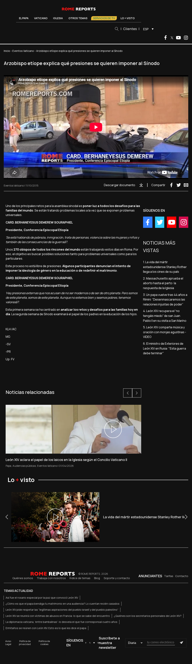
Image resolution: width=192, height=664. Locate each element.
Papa (8, 466)
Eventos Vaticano (23, 51)
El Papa (23, 18)
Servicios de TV (104, 18)
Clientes (130, 28)
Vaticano (40, 18)
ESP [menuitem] (146, 29)
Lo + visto (128, 18)
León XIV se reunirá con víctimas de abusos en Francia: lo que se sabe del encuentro (58, 616)
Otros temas (77, 18)
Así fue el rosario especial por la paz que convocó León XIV (42, 597)
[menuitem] (147, 29)
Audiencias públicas (24, 466)
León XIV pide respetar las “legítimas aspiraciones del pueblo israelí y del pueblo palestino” (62, 609)
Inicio (7, 51)
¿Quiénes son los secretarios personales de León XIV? (148, 616)
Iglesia (58, 18)
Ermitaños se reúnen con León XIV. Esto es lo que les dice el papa (46, 628)
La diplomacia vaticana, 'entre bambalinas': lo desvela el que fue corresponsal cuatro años (61, 622)
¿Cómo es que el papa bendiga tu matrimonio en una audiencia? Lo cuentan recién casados (62, 603)
